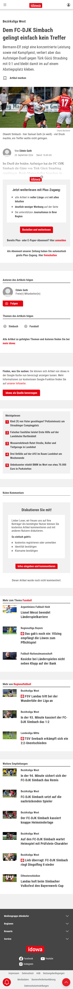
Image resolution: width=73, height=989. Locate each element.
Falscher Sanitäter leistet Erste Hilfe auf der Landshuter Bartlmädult (34, 434)
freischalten (50, 255)
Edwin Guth (26, 150)
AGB (38, 973)
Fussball (34, 326)
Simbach (13, 326)
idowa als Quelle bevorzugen (21, 393)
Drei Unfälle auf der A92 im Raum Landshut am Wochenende (36, 456)
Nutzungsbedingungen (54, 973)
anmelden (60, 240)
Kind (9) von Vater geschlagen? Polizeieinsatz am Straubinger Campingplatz (37, 423)
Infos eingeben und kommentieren (36, 566)
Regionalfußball (22, 684)
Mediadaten (23, 979)
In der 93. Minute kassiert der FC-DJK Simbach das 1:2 (44, 719)
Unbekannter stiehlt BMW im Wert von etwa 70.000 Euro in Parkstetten (38, 466)
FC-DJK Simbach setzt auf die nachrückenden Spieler (41, 799)
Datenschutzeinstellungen (36, 985)
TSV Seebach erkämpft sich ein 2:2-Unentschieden (44, 741)
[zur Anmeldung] (68, 4)
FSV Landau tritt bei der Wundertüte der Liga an (39, 698)
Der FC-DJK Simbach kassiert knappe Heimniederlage (41, 820)
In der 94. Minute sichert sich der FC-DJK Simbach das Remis (44, 778)
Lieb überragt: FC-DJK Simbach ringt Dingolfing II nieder (44, 862)
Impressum (13, 973)
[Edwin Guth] (8, 152)
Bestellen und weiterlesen (36, 229)
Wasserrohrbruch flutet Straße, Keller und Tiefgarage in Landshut (33, 445)
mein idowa (9, 343)
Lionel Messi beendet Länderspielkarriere (35, 614)
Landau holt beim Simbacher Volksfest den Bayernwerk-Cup (42, 883)
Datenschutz (28, 973)
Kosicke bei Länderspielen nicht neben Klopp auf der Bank (43, 661)
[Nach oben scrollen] (66, 982)
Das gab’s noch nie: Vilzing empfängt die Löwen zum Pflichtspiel (41, 638)
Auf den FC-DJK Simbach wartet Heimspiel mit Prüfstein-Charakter (44, 841)
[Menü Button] (5, 4)
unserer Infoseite (16, 383)
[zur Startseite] (36, 948)
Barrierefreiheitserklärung (44, 979)
